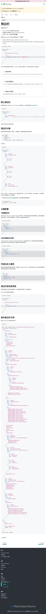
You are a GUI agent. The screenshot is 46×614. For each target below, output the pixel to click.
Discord (2, 567)
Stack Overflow (4, 563)
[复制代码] (44, 49)
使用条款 (3, 596)
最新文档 (15, 11)
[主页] (2, 15)
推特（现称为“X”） (5, 582)
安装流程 (3, 554)
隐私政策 (3, 594)
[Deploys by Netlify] (4, 585)
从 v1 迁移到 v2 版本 (5, 556)
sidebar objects (24, 40)
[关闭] (45, 1)
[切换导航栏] (2, 4)
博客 (2, 576)
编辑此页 (4, 537)
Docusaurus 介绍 (5, 553)
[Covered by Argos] (5, 587)
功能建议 (3, 565)
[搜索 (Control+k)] (44, 4)
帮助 (2, 569)
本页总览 (4, 20)
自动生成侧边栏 (34, 105)
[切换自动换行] (41, 112)
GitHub (2, 580)
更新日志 (3, 578)
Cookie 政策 (3, 597)
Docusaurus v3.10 (20, 1)
